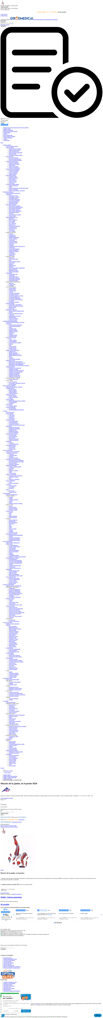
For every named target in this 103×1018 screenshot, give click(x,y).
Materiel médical (7, 775)
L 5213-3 (37, 1003)
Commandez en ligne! (17, 822)
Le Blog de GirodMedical (9, 960)
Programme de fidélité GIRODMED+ (11, 991)
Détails (2, 870)
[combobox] (7, 23)
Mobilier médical (7, 128)
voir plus (50, 914)
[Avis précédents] (14, 915)
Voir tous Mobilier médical (12, 146)
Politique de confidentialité (9, 983)
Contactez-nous (4, 15)
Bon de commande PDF (8, 965)
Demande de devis (7, 964)
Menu (2, 142)
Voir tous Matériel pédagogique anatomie (15, 322)
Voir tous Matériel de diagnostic (13, 193)
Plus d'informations (5, 893)
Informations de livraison (8, 986)
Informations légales (7, 984)
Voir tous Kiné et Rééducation (12, 542)
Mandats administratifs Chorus (10, 959)
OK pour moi (26, 1010)
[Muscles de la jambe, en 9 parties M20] (4, 833)
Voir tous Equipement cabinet (12, 679)
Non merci (6, 1010)
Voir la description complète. (7, 798)
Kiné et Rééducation (7, 135)
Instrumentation (6, 132)
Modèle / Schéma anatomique (9, 777)
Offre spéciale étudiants (8, 962)
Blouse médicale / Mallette (9, 136)
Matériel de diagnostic (8, 130)
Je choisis (16, 1010)
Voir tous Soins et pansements (12, 451)
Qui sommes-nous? (7, 957)
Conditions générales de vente (10, 982)
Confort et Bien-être (7, 137)
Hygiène (5, 134)
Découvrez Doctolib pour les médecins (12, 966)
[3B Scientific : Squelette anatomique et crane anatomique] (6, 793)
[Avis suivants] (101, 915)
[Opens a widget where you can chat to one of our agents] (98, 1015)
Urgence (5, 139)
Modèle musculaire (7, 778)
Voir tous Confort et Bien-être (12, 623)
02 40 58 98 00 (4, 14)
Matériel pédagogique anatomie (10, 131)
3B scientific (5, 904)
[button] (3, 1015)
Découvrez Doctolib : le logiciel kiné (11, 967)
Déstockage (6, 140)
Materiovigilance (7, 989)
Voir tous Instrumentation (11, 494)
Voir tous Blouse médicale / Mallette (14, 387)
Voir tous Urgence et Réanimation (13, 585)
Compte (2, 768)
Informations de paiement (9, 988)
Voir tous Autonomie (10, 702)
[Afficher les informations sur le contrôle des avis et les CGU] (11, 917)
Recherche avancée (5, 24)
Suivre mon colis (7, 987)
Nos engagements (7, 961)
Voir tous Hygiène (10, 412)
